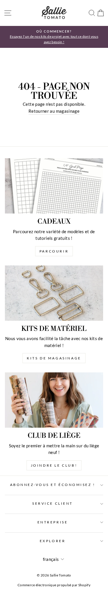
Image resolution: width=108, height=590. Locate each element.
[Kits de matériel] (54, 293)
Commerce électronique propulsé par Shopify (54, 585)
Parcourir (54, 251)
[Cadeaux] (54, 186)
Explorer (52, 541)
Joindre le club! (54, 465)
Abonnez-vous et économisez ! (52, 484)
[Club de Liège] (54, 400)
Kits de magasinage (54, 358)
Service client (52, 503)
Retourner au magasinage (54, 111)
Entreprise (52, 522)
